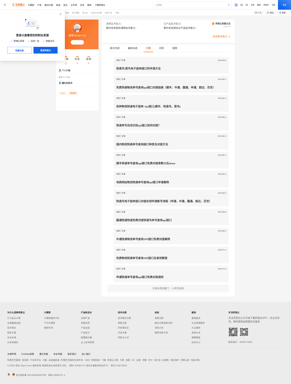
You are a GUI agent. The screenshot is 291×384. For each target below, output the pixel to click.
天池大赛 (122, 332)
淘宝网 (25, 359)
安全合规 (11, 337)
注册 (273, 4)
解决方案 (49, 4)
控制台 (266, 4)
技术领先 (11, 327)
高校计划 (159, 327)
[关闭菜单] (5, 5)
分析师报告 (12, 342)
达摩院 (165, 359)
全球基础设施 (13, 322)
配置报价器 (86, 337)
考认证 (85, 12)
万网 (122, 359)
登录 (284, 4)
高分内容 (115, 48)
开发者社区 (123, 327)
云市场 (74, 4)
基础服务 (196, 317)
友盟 (138, 359)
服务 (89, 4)
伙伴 (82, 4)
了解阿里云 (100, 4)
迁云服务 (196, 327)
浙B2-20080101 (77, 365)
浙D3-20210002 (119, 365)
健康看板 (196, 337)
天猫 (45, 359)
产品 (39, 4)
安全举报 (58, 353)
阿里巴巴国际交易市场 (72, 359)
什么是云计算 (13, 317)
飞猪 (103, 359)
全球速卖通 (54, 359)
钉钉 (150, 359)
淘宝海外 (174, 359)
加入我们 (86, 353)
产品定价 (85, 332)
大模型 (31, 4)
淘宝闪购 (195, 359)
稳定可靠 (11, 332)
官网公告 (196, 332)
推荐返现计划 (161, 332)
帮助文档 (122, 322)
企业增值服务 (198, 322)
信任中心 (196, 342)
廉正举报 (43, 353)
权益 (58, 4)
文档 (252, 4)
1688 (87, 359)
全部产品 (85, 317)
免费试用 (85, 322)
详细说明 (226, 27)
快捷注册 (19, 50)
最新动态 (133, 48)
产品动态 (85, 327)
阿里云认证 (123, 337)
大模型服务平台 (52, 317)
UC (133, 359)
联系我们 (72, 353)
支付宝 (157, 359)
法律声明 (11, 353)
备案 (259, 4)
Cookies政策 (27, 353)
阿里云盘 (185, 359)
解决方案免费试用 (163, 322)
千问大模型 (49, 322)
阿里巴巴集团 (13, 359)
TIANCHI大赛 (96, 12)
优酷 (144, 359)
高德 (128, 359)
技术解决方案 (124, 317)
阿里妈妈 (95, 359)
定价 (65, 4)
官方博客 (75, 12)
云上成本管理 (87, 342)
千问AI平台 (35, 359)
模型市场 (48, 327)
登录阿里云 (45, 50)
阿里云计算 (112, 359)
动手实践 (65, 12)
